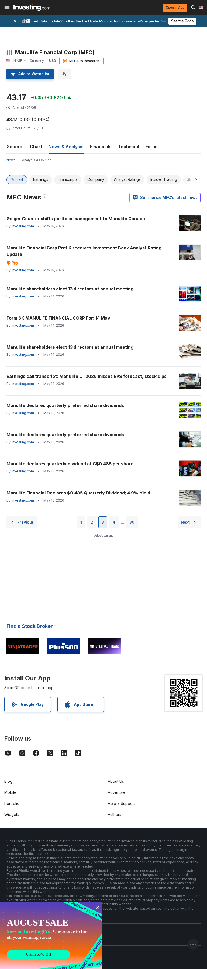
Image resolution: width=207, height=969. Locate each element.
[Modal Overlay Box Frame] (51, 935)
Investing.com (23, 226)
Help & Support (121, 803)
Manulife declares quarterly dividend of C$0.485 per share (69, 463)
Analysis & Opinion (36, 160)
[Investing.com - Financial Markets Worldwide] (31, 7)
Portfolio (11, 803)
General (14, 146)
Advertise (116, 792)
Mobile (10, 792)
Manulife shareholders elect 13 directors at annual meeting (69, 289)
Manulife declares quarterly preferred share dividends (65, 405)
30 (131, 522)
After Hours (21, 128)
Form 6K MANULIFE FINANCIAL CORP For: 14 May (58, 318)
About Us (116, 781)
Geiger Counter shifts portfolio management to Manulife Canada (75, 218)
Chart (36, 146)
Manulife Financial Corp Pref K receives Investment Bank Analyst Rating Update (83, 251)
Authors (114, 814)
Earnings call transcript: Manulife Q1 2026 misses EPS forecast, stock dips (86, 376)
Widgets (11, 814)
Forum (152, 146)
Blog (8, 781)
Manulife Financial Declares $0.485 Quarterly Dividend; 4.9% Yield (78, 493)
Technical (128, 146)
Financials (101, 146)
